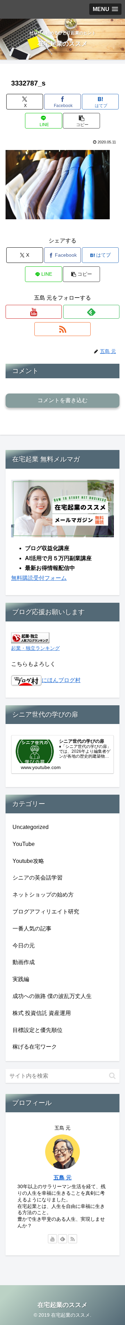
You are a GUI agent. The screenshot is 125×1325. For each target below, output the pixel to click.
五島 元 (62, 1178)
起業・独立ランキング (35, 648)
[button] (81, 121)
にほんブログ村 (61, 680)
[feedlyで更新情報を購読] (91, 312)
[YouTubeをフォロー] (34, 312)
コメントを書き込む (63, 400)
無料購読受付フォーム (39, 578)
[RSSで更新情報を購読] (62, 329)
